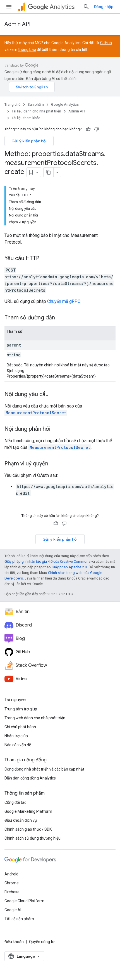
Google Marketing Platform (28, 811)
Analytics (62, 7)
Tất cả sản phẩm (19, 919)
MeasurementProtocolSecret (36, 412)
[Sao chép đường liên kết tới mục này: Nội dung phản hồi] (55, 429)
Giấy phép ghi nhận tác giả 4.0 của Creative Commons (47, 561)
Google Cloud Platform (24, 901)
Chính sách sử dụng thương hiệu (32, 838)
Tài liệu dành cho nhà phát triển (36, 111)
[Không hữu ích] (96, 129)
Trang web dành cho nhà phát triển (34, 718)
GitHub (106, 43)
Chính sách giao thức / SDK (28, 829)
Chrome (11, 883)
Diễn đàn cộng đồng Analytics (30, 778)
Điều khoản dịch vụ (20, 820)
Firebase (12, 892)
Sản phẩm (36, 104)
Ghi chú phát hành (20, 727)
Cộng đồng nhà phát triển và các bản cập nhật (44, 769)
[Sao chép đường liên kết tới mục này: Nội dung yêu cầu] (54, 394)
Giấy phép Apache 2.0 (69, 567)
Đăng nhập (103, 6)
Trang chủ (12, 104)
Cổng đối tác (15, 802)
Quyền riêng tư (42, 941)
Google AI (12, 910)
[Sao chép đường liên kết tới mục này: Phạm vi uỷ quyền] (53, 464)
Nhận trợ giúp (16, 736)
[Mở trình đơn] (9, 6)
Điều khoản (14, 941)
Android (11, 874)
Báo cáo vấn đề (17, 745)
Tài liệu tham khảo (26, 118)
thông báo (27, 49)
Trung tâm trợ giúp (20, 709)
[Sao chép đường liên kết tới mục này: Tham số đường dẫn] (60, 318)
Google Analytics (65, 104)
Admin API (17, 24)
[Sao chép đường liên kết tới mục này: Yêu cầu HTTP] (45, 258)
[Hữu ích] (88, 129)
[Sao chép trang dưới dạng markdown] (49, 172)
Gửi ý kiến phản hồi (29, 140)
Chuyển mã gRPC (63, 301)
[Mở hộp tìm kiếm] (86, 6)
